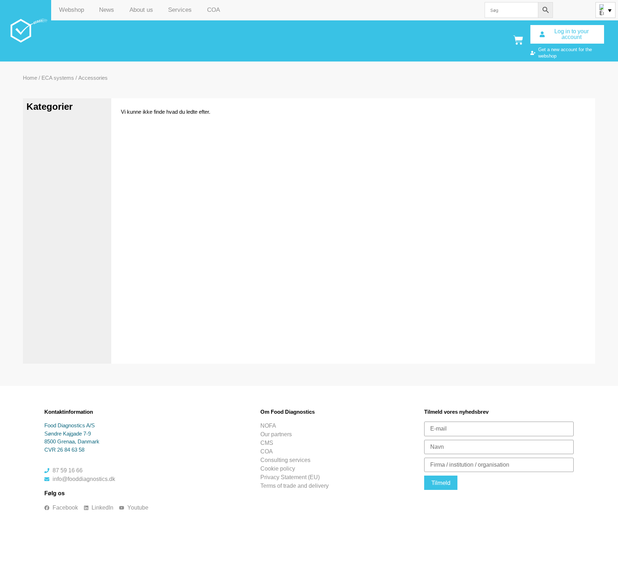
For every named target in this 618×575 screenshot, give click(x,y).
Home (30, 78)
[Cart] (518, 40)
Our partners (276, 434)
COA (213, 9)
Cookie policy (277, 469)
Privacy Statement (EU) (290, 477)
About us (141, 9)
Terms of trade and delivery (294, 486)
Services (180, 9)
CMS (266, 443)
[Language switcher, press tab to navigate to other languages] (605, 10)
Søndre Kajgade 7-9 (67, 434)
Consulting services (285, 460)
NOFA (268, 426)
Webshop (71, 9)
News (106, 9)
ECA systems (57, 78)
